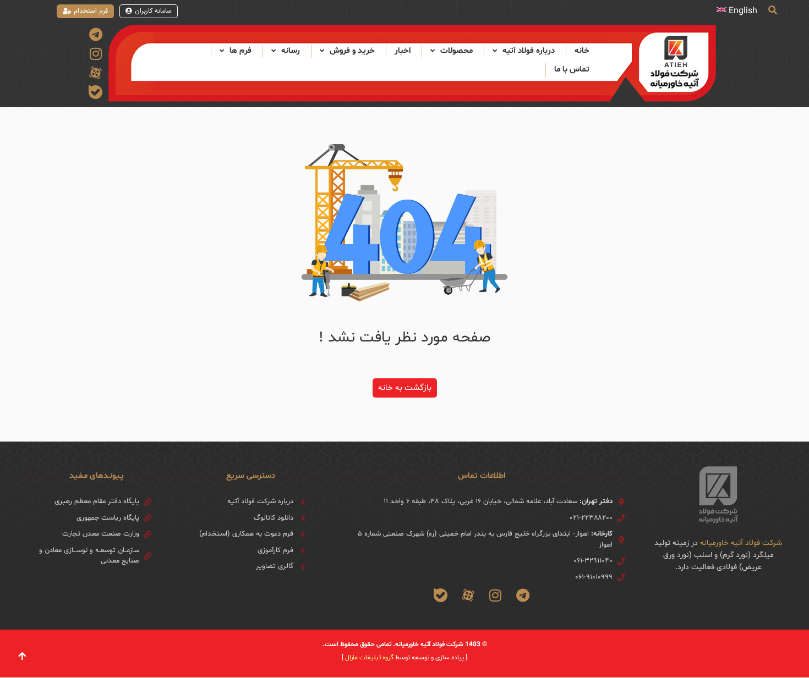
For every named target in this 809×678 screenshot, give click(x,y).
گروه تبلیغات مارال (369, 657)
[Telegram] (95, 34)
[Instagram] (95, 53)
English (743, 11)
